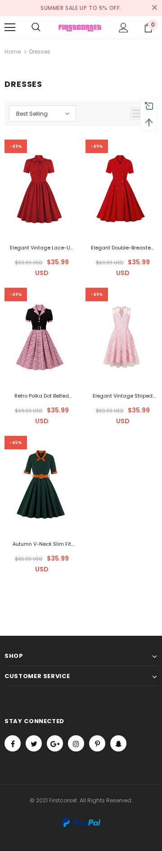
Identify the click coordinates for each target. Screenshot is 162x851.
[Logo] (79, 27)
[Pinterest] (97, 743)
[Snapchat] (118, 743)
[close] (154, 8)
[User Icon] (123, 27)
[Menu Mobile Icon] (9, 27)
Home (12, 51)
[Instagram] (76, 743)
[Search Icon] (36, 27)
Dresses (39, 51)
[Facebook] (12, 743)
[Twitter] (34, 743)
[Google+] (55, 743)
